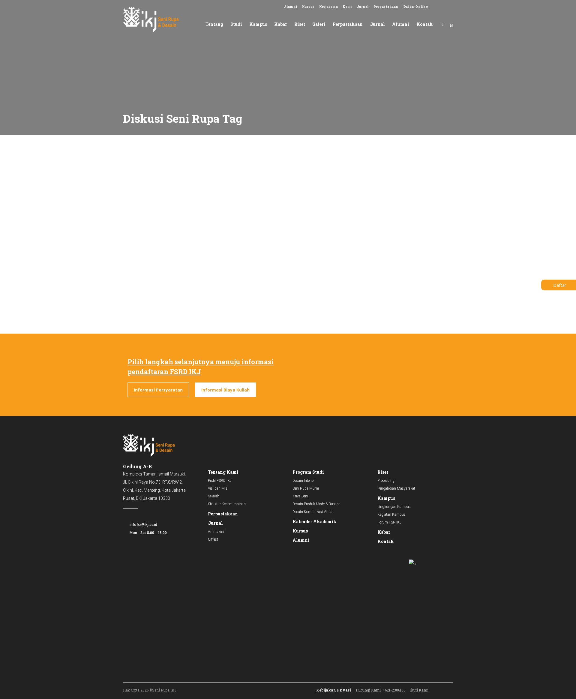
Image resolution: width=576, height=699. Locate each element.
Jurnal (363, 7)
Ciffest (213, 539)
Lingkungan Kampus (394, 507)
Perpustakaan (386, 7)
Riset (382, 472)
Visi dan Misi (218, 488)
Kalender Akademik (314, 521)
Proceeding (385, 480)
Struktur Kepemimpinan (227, 504)
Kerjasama (328, 7)
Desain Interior (303, 480)
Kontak (385, 541)
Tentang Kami (223, 472)
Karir (347, 7)
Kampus (386, 498)
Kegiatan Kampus (391, 514)
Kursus (308, 7)
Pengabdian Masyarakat (396, 488)
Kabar (383, 532)
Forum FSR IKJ (389, 522)
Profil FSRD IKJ (220, 480)
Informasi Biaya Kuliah (225, 390)
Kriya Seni (300, 496)
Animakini (216, 532)
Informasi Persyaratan (158, 390)
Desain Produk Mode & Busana (316, 504)
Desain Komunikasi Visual (312, 512)
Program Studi (308, 472)
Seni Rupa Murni (305, 488)
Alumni (290, 7)
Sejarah (213, 496)
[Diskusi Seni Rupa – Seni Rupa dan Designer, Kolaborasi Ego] (172, 182)
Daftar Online (416, 7)
